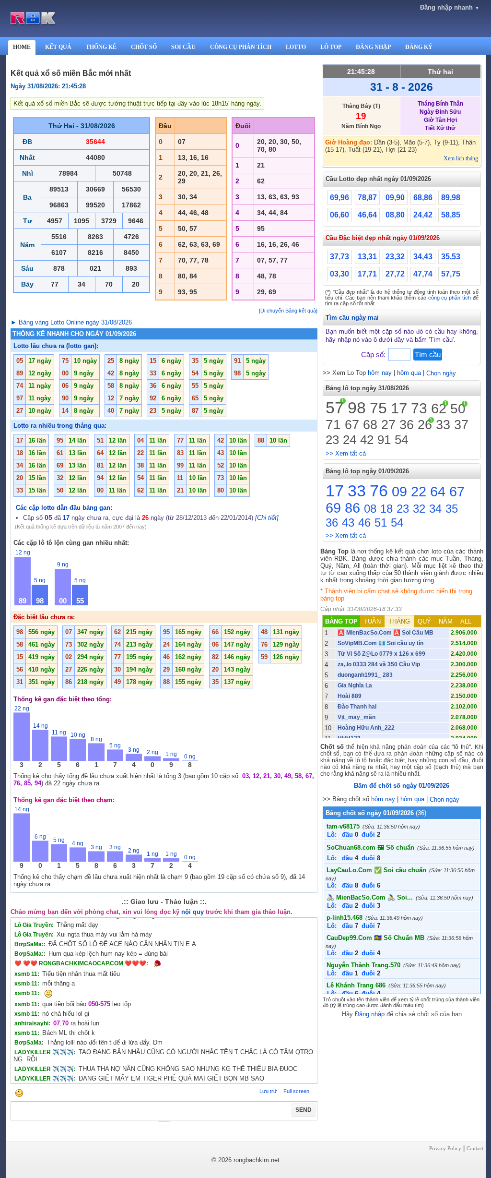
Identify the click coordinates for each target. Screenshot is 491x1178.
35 (451, 508)
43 (348, 522)
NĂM (446, 621)
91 (384, 440)
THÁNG (399, 621)
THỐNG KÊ (101, 47)
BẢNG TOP (341, 621)
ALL (465, 621)
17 (399, 408)
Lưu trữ (268, 1091)
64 (437, 491)
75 (378, 408)
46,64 (367, 215)
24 (349, 440)
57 (335, 407)
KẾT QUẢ (58, 47)
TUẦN (372, 621)
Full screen (296, 1091)
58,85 (450, 215)
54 (401, 440)
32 (419, 508)
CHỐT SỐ (144, 47)
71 (333, 424)
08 (370, 508)
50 (458, 408)
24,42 (423, 215)
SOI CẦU (183, 47)
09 (399, 491)
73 (419, 408)
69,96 (339, 197)
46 (364, 522)
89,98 (450, 197)
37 (461, 425)
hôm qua (409, 372)
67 (352, 425)
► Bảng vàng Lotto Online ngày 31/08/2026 (71, 322)
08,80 (395, 215)
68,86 (423, 197)
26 (425, 425)
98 (357, 407)
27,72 (395, 274)
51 (380, 522)
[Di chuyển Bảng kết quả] (288, 310)
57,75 (450, 274)
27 (388, 425)
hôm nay (380, 372)
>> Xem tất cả (346, 453)
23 (332, 440)
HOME (22, 47)
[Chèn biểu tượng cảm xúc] (19, 1094)
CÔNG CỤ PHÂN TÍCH (240, 47)
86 (352, 508)
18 (386, 508)
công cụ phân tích (449, 298)
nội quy (192, 911)
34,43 (423, 256)
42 (367, 440)
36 (406, 425)
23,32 (395, 256)
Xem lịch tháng (461, 158)
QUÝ (424, 621)
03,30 (339, 274)
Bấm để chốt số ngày (401, 785)
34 (435, 508)
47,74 (423, 274)
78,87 (367, 197)
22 (418, 491)
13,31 (367, 256)
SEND (303, 1109)
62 (438, 408)
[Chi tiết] (267, 517)
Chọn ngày (441, 373)
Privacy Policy (445, 1148)
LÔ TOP (330, 47)
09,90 (395, 197)
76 (379, 490)
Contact (475, 1148)
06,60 (339, 215)
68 (370, 425)
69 (333, 508)
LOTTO (296, 47)
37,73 (339, 256)
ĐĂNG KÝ (419, 47)
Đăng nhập (370, 1014)
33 (443, 425)
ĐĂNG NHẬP (373, 47)
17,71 (367, 274)
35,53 (450, 256)
